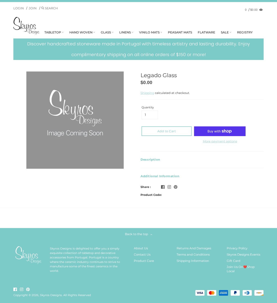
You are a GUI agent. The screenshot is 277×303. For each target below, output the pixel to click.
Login (18, 8)
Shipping (147, 93)
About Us (141, 248)
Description (150, 159)
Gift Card (233, 261)
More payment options (220, 141)
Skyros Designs (51, 295)
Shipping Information (193, 261)
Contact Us (142, 254)
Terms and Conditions (193, 254)
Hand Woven (81, 32)
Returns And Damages (194, 248)
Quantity (148, 107)
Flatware (206, 32)
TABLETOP (53, 32)
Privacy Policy (237, 248)
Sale (225, 32)
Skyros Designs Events (243, 254)
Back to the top (137, 234)
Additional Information (160, 176)
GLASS (106, 32)
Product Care (144, 261)
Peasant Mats (180, 32)
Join (33, 8)
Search (51, 8)
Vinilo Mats (149, 32)
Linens (125, 32)
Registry (245, 32)
